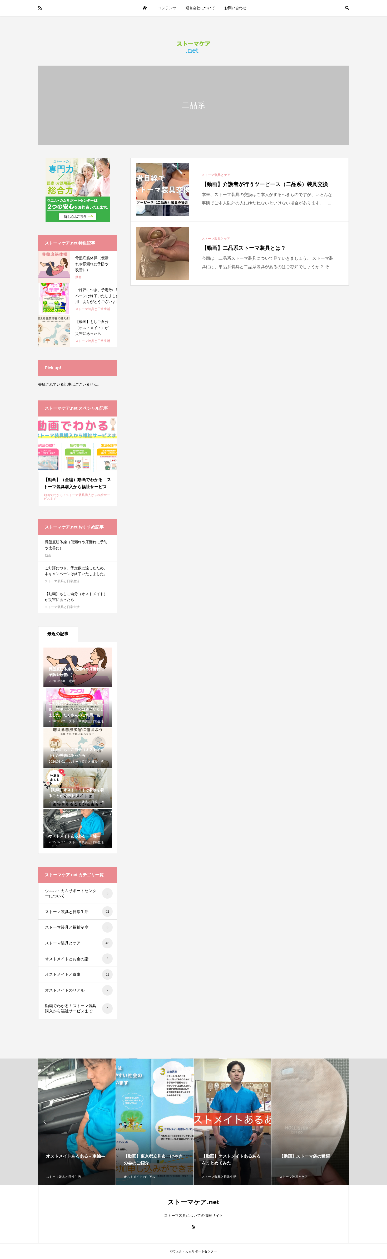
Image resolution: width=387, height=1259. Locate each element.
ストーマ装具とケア (77, 943)
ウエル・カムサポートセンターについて (76, 893)
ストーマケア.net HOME (145, 8)
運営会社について (200, 8)
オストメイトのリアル (76, 990)
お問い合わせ (235, 8)
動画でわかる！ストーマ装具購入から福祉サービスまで (76, 1008)
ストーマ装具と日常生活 (62, 581)
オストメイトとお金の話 (76, 959)
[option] (77, 1122)
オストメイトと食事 (77, 974)
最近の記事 (57, 633)
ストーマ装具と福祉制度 (76, 927)
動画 (48, 555)
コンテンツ (167, 8)
